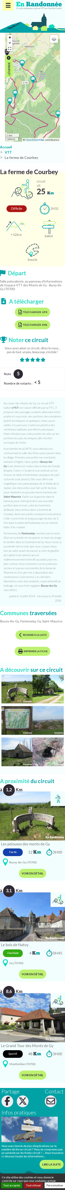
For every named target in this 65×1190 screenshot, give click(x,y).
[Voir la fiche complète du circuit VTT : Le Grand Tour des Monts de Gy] (32, 1017)
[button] (33, 80)
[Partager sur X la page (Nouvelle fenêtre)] (23, 1101)
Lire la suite (51, 1164)
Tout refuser (33, 1185)
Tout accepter (11, 1185)
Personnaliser (54, 1185)
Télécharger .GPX (35, 312)
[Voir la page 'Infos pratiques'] (29, 1129)
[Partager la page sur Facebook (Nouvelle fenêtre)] (7, 1101)
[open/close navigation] (8, 5)
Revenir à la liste (35, 634)
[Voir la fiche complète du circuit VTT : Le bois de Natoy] (32, 916)
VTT (8, 152)
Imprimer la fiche (36, 651)
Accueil (6, 147)
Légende (8, 68)
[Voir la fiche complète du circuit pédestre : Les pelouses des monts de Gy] (32, 815)
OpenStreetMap (35, 139)
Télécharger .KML (35, 324)
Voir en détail (33, 873)
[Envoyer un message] (51, 1101)
